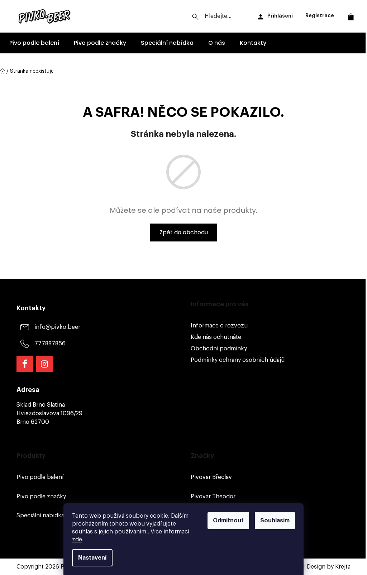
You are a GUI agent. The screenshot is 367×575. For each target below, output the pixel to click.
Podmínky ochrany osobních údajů (238, 360)
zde (77, 539)
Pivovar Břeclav (211, 477)
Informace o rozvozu (219, 326)
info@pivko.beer (57, 327)
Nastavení (92, 558)
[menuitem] (34, 43)
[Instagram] (44, 364)
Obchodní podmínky (219, 348)
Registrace (319, 15)
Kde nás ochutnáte (216, 337)
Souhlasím (275, 520)
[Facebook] (24, 364)
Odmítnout (228, 520)
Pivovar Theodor (213, 496)
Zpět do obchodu (183, 232)
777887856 (50, 343)
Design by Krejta (329, 567)
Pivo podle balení (39, 477)
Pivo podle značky (41, 496)
